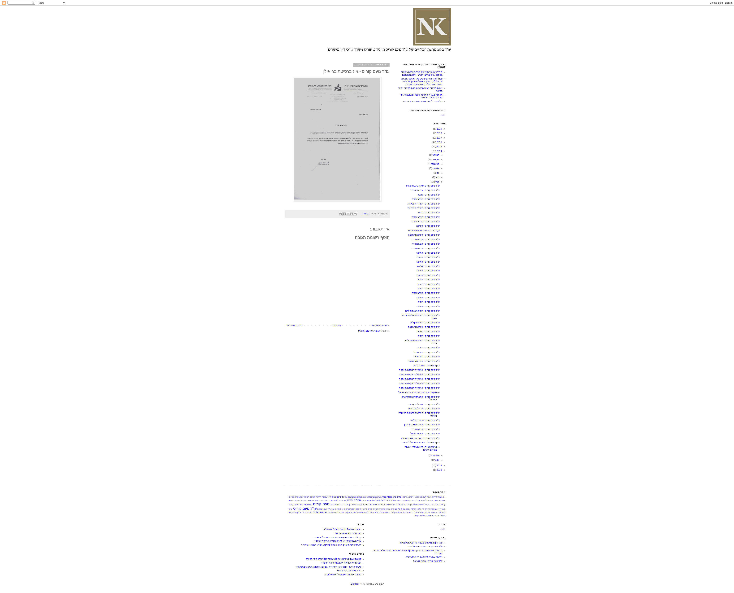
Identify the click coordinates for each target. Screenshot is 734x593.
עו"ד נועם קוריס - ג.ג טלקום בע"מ (424, 408)
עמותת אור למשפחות (369, 512)
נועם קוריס (321, 504)
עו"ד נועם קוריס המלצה (428, 266)
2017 (439, 137)
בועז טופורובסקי (389, 497)
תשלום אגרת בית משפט (435, 516)
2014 (439, 151)
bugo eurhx (420, 516)
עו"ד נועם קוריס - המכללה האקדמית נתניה (419, 370)
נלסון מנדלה (416, 509)
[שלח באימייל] (355, 214)
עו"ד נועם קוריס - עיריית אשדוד (425, 190)
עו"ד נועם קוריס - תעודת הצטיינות (424, 203)
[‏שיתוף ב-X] (348, 214)
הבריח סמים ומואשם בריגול (348, 533)
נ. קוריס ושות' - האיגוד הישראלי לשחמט (421, 442)
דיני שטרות (326, 497)
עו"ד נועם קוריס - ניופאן (428, 279)
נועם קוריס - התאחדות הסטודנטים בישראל (419, 392)
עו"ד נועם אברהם (324, 509)
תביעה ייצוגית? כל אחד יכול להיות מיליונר (341, 529)
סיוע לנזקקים (340, 509)
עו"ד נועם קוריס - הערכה (428, 226)
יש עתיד (342, 500)
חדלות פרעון (354, 500)
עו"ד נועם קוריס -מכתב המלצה (425, 420)
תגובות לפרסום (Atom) (369, 330)
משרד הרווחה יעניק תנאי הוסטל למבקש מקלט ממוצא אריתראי (331, 545)
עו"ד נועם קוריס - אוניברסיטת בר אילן (422, 424)
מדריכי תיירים (318, 500)
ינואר (436, 460)
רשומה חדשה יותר (380, 325)
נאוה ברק (345, 505)
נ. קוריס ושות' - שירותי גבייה (426, 365)
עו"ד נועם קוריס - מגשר (429, 212)
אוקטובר (435, 159)
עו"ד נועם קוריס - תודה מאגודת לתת (422, 311)
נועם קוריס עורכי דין (430, 509)
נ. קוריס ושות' (391, 505)
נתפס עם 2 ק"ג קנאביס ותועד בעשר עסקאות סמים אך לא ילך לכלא (382, 509)
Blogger (355, 583)
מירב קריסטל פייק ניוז (302, 500)
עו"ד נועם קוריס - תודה (429, 284)
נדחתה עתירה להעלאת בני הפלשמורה (424, 557)
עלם (380, 512)
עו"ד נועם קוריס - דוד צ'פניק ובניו (424, 404)
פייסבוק (356, 512)
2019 (439, 128)
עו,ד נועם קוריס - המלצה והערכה (424, 230)
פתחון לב (348, 512)
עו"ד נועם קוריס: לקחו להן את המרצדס (400, 512)
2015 (439, 146)
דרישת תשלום (315, 497)
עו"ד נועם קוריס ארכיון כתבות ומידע (423, 185)
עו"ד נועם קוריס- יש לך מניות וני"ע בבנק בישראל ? (337, 541)
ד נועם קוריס (337, 497)
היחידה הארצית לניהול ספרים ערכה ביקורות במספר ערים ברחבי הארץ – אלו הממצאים (422, 73)
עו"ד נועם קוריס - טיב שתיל (427, 352)
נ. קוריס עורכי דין (356, 505)
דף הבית (337, 325)
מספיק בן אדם (412, 505)
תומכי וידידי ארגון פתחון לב (300, 512)
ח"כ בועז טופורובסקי (384, 500)
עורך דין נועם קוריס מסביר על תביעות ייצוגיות (421, 542)
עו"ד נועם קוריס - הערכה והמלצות (424, 361)
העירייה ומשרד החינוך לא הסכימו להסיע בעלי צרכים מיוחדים (419, 500)
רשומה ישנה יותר (294, 325)
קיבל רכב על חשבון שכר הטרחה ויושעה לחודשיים (337, 537)
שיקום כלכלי (320, 512)
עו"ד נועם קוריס (305, 508)
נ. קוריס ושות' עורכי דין (375, 504)
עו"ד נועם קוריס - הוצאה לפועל (425, 433)
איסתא (411, 497)
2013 (439, 465)
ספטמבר (434, 164)
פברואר (435, 455)
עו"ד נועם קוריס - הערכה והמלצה (424, 235)
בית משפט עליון (349, 497)
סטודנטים (350, 509)
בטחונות (378, 497)
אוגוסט (435, 168)
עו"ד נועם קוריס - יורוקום (428, 331)
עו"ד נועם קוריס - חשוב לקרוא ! (428, 561)
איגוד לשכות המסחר (423, 497)
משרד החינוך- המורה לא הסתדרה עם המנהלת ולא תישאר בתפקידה (328, 566)
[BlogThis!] (351, 214)
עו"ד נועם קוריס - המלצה (428, 252)
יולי (437, 173)
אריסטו (405, 497)
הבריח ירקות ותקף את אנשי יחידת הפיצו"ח (341, 562)
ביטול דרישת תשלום (365, 497)
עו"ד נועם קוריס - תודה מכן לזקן (425, 322)
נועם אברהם (335, 505)
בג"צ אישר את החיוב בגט (349, 570)
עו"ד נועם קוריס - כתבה (428, 194)
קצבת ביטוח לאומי (336, 512)
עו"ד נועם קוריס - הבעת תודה (426, 239)
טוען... (442, 115)
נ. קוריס (401, 504)
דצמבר (435, 155)
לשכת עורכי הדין (331, 500)
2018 (439, 133)
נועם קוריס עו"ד (305, 504)
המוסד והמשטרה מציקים (299, 497)
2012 (439, 470)
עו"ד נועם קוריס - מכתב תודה (426, 199)
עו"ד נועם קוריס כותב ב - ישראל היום (425, 546)
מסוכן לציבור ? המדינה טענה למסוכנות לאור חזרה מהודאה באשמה (421, 96)
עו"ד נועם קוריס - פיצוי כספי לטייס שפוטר (420, 438)
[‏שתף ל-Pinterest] (341, 214)
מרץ (437, 182)
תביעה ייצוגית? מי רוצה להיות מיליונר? (343, 574)
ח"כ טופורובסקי (368, 500)
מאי (437, 177)
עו (333, 509)
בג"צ (399, 497)
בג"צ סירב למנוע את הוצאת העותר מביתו (423, 101)
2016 (439, 142)
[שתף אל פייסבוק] (344, 214)
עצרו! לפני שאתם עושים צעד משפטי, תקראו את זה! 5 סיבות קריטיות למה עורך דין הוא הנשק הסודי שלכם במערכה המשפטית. (422, 81)
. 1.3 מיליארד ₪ (439, 497)
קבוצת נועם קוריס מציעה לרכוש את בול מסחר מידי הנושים (333, 559)
